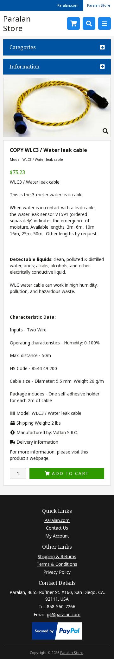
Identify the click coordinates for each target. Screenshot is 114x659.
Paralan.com (68, 5)
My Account (57, 536)
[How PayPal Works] (57, 638)
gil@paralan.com (63, 614)
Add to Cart (69, 473)
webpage (39, 458)
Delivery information (37, 442)
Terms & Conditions (57, 564)
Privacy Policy (57, 572)
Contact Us (57, 528)
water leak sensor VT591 (43, 214)
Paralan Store (98, 5)
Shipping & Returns (57, 556)
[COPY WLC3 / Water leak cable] (57, 135)
